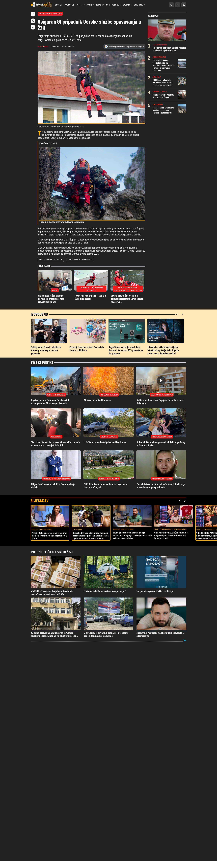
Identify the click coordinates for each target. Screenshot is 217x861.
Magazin (99, 5)
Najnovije (69, 5)
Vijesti (80, 5)
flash (46, 47)
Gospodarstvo (112, 5)
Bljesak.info (55, 47)
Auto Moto (138, 5)
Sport (89, 5)
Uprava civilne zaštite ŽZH (51, 260)
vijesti (40, 47)
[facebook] (33, 14)
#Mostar (59, 5)
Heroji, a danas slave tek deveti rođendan (61, 222)
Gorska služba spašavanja (80, 260)
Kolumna (126, 5)
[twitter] (33, 20)
